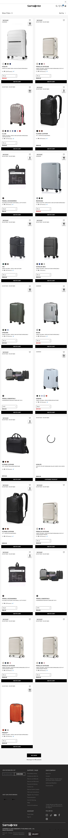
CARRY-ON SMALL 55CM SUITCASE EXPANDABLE (47, 268)
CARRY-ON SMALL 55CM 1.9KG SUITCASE (11, 268)
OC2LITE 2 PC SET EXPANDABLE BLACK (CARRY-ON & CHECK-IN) (50, 467)
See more (34, 755)
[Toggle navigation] (65, 6)
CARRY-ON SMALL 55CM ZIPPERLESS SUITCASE (47, 400)
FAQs (28, 802)
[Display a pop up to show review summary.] (14, 71)
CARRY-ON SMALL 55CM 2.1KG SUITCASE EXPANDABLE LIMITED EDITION (15, 136)
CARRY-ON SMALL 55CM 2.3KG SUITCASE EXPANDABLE (15, 334)
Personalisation (31, 797)
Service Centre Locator (33, 789)
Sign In (29, 817)
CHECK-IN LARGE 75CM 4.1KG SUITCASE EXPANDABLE (14, 68)
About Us (48, 773)
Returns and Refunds (32, 779)
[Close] (39, 832)
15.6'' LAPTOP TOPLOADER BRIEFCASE (11, 466)
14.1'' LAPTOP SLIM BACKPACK (43, 135)
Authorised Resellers (51, 783)
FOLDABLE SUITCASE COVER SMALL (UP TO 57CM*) (14, 202)
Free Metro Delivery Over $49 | (34, 2)
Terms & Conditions (32, 805)
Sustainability (49, 785)
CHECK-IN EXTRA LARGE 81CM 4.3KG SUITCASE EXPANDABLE (50, 202)
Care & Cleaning (31, 800)
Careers (48, 776)
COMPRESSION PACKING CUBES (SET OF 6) (12, 400)
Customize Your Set (51, 479)
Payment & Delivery (32, 784)
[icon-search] (56, 6)
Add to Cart (17, 81)
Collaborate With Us (32, 776)
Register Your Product (33, 794)
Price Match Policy (32, 773)
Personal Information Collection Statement (18, 833)
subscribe (19, 774)
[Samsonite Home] (34, 6)
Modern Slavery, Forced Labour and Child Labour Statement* (54, 779)
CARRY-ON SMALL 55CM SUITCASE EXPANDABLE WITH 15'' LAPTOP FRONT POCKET (50, 69)
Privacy (10, 833)
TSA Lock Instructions (33, 792)
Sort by (61, 13)
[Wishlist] (59, 6)
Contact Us (30, 787)
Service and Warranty (33, 781)
